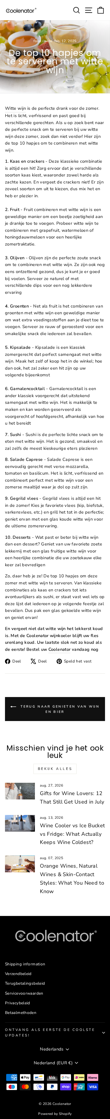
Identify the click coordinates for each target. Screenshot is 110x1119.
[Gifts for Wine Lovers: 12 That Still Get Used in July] (20, 791)
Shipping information (25, 964)
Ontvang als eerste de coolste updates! (50, 1032)
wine (48, 41)
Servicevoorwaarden (24, 993)
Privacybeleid (17, 1003)
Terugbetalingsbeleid (25, 983)
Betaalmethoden (20, 1012)
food (37, 41)
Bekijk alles (55, 768)
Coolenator (59, 649)
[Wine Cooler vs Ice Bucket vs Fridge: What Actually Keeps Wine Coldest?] (20, 823)
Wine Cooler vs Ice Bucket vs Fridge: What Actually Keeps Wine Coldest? (72, 834)
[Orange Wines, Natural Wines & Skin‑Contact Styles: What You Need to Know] (20, 863)
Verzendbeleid (18, 973)
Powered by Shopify (55, 1113)
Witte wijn (15, 108)
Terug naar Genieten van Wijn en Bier (58, 709)
